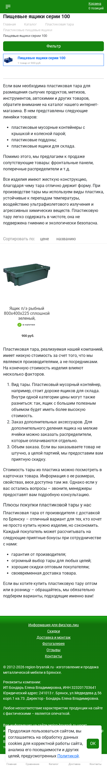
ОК (93, 743)
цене (44, 238)
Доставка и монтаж (54, 637)
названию (66, 238)
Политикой (68, 755)
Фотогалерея (53, 644)
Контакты (53, 656)
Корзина (95, 3)
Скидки (53, 631)
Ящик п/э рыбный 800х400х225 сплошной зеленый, (27, 313)
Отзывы (53, 650)
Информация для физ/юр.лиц (53, 625)
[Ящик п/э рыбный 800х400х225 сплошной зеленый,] (26, 275)
